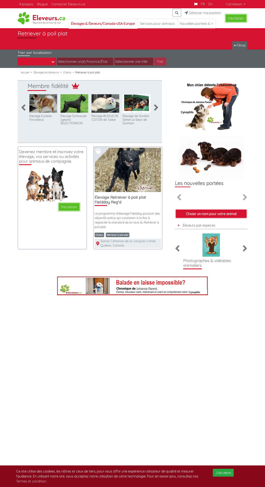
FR (203, 4)
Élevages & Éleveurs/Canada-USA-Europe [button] (103, 24)
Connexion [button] (234, 4)
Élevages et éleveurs (46, 72)
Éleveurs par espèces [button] (199, 225)
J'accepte (223, 473)
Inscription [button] (236, 18)
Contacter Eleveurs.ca (68, 4)
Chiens (67, 72)
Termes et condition (31, 481)
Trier (160, 61)
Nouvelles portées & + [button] (196, 24)
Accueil (25, 72)
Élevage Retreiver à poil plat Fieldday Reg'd (120, 199)
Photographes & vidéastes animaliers (207, 263)
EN (210, 4)
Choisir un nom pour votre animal (211, 214)
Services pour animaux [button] (157, 24)
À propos (26, 4)
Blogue (42, 4)
